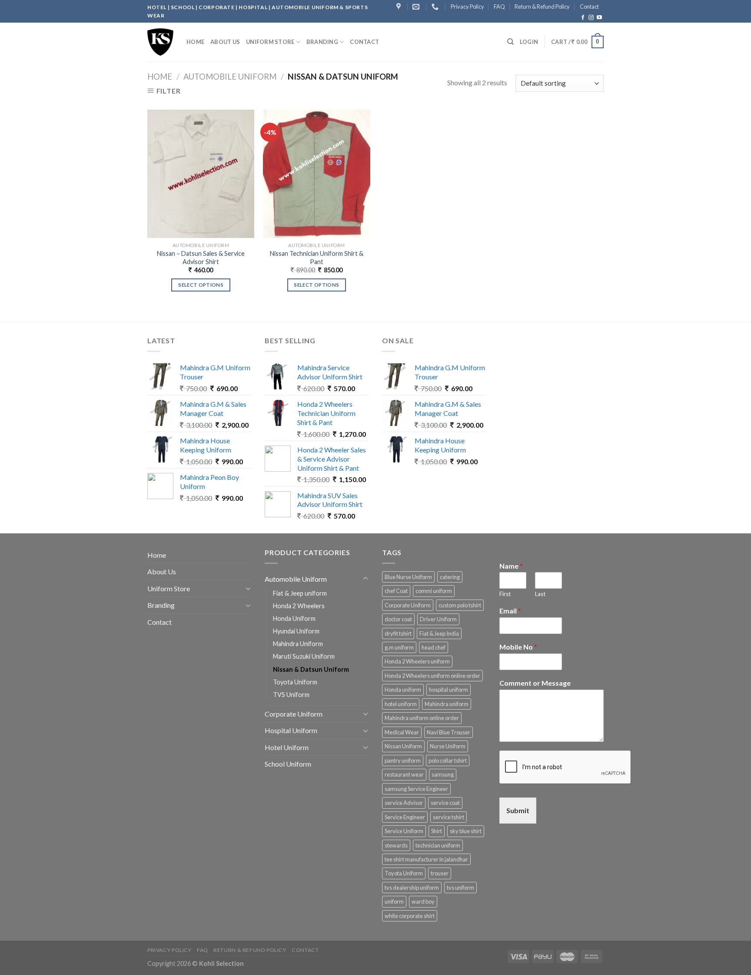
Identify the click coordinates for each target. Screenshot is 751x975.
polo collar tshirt (448, 760)
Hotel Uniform (287, 747)
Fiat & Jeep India (439, 633)
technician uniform (437, 845)
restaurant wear (404, 774)
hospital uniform (448, 689)
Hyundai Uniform (296, 631)
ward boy (423, 901)
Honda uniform (403, 689)
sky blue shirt (466, 831)
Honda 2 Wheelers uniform (417, 661)
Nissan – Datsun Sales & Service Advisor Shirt (201, 257)
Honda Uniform (294, 618)
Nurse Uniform (447, 746)
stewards (396, 845)
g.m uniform (399, 647)
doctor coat (398, 619)
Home (195, 41)
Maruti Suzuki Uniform (304, 656)
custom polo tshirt (460, 605)
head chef (433, 647)
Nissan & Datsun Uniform (311, 669)
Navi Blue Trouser (448, 732)
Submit (517, 810)
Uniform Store (270, 41)
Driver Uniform (438, 619)
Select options (200, 285)
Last (540, 593)
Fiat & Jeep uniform (300, 593)
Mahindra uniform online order (422, 717)
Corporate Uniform (293, 714)
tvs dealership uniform (412, 887)
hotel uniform (401, 703)
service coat (445, 802)
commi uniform (433, 590)
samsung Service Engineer (416, 788)
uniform (394, 901)
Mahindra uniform (447, 703)
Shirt (436, 831)
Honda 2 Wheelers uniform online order (432, 675)
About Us (225, 41)
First (505, 593)
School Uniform (288, 764)
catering (450, 576)
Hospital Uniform (291, 730)
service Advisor (404, 802)
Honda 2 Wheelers (299, 606)
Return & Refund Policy (542, 6)
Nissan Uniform (403, 746)
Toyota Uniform (295, 682)
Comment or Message (535, 683)
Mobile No (518, 647)
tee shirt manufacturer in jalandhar (426, 859)
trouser (440, 873)
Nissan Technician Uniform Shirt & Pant (316, 257)
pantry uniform (403, 760)
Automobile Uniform (229, 76)
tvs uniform (460, 887)
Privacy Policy (467, 6)
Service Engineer (405, 817)
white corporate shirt (410, 915)
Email (510, 610)
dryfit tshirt (398, 633)
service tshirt (448, 817)
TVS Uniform (291, 694)
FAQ (499, 6)
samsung (443, 774)
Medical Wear (402, 732)
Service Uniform (404, 831)
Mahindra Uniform (298, 643)
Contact (589, 6)
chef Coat (396, 590)
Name (511, 566)
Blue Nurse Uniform (408, 576)
